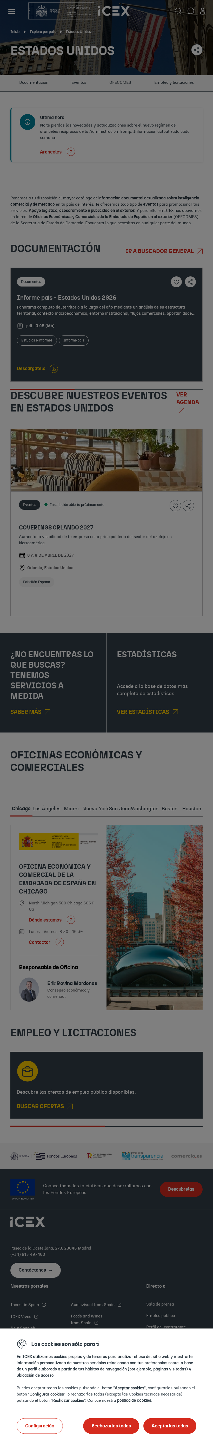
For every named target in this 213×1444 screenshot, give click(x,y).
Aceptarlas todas (170, 1426)
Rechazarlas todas (111, 1426)
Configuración (39, 1426)
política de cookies (134, 1400)
